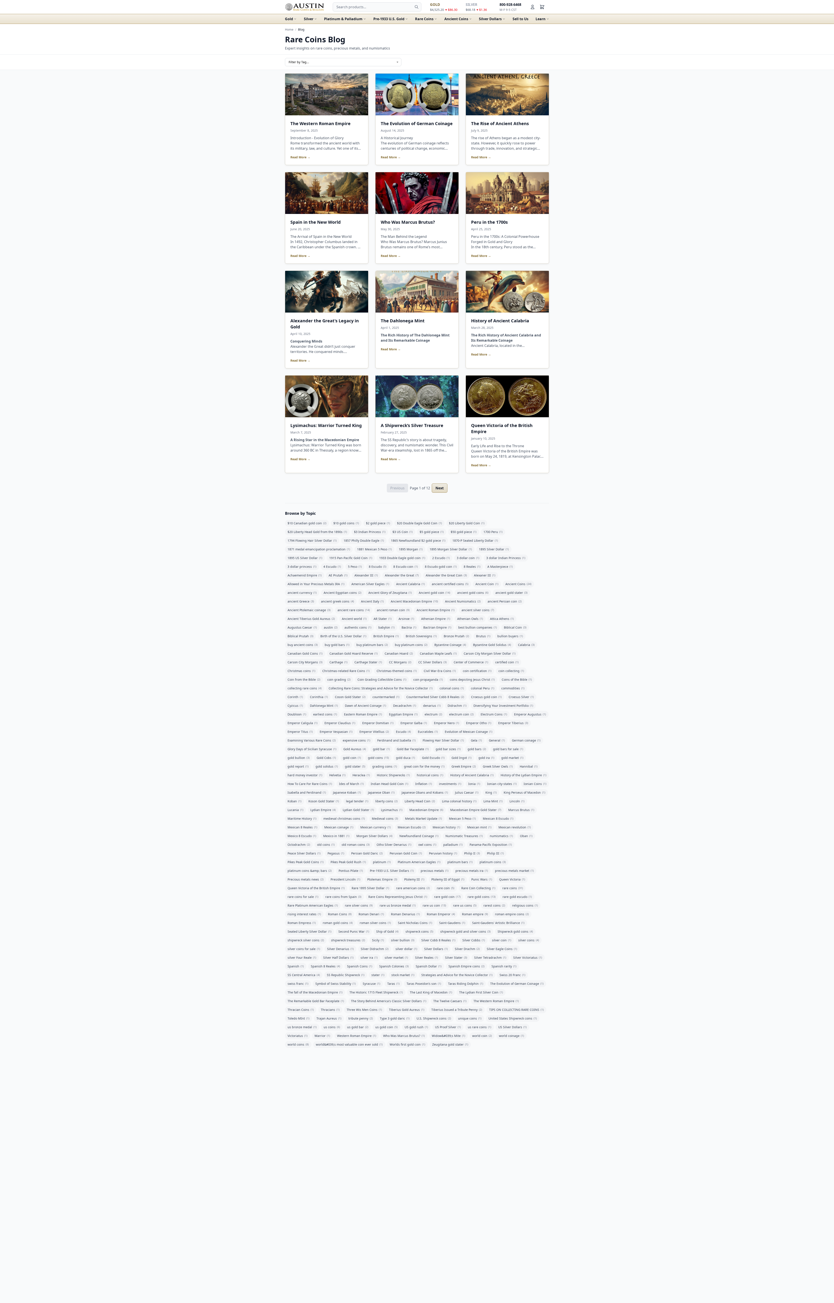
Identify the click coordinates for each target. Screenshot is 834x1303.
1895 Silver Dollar (494, 549)
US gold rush (416, 1027)
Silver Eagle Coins (502, 949)
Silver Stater (456, 957)
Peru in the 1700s (489, 222)
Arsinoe (406, 619)
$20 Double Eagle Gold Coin (419, 523)
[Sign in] (532, 7)
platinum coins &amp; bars (310, 871)
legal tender (357, 801)
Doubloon (297, 714)
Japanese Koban (347, 792)
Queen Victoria (512, 879)
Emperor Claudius (339, 723)
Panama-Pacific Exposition (491, 845)
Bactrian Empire (437, 627)
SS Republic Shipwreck (345, 975)
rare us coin (434, 905)
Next (439, 488)
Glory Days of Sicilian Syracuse (312, 749)
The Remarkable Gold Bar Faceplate (316, 1001)
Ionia (474, 784)
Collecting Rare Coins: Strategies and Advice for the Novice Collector (381, 688)
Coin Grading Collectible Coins (381, 679)
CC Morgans (400, 662)
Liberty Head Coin (420, 801)
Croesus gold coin (486, 697)
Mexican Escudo (412, 827)
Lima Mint (493, 801)
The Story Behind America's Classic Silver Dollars (388, 1001)
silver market (396, 957)
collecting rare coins (305, 688)
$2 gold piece (378, 523)
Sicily (378, 940)
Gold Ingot (462, 758)
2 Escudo (441, 558)
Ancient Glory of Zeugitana (390, 593)
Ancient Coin (486, 584)
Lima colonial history (459, 801)
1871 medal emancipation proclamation (319, 549)
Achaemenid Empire (305, 575)
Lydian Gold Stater (358, 810)
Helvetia (337, 775)
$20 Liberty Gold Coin (467, 523)
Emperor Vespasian (336, 732)
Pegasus (336, 853)
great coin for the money (424, 766)
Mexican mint (479, 827)
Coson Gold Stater (350, 697)
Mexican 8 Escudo (498, 818)
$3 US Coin (402, 532)
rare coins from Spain (343, 897)
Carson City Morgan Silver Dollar (490, 653)
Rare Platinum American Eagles (313, 905)
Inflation (423, 784)
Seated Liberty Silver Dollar (309, 931)
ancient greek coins (337, 601)
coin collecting (511, 671)
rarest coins (494, 905)
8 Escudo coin (405, 567)
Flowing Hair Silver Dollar (443, 740)
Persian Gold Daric (367, 853)
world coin (482, 1036)
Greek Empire (464, 766)
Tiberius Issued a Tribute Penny (456, 1010)
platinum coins (493, 862)
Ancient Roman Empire (436, 610)
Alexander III (366, 575)
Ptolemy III (414, 879)
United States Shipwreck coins (512, 1018)
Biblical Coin (515, 627)
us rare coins (479, 1027)
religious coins (525, 905)
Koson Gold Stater (323, 801)
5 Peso (355, 567)
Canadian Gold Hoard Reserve (353, 653)
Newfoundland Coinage (419, 836)
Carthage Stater (368, 662)
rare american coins (413, 888)
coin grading (339, 679)
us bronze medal (302, 1027)
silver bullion (402, 940)
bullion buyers (510, 636)
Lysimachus (391, 810)
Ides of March (351, 784)
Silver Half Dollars (338, 957)
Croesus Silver (521, 697)
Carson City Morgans (305, 662)
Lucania (295, 810)
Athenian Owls (470, 619)
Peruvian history (443, 853)
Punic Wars (481, 879)
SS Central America (304, 975)
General (497, 740)
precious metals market (514, 871)
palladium (453, 845)
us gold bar (357, 1027)
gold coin (352, 758)
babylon (386, 627)
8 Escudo (377, 567)
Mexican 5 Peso (462, 818)
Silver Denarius (340, 949)
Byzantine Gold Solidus (492, 645)
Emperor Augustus (530, 714)
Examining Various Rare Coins (312, 740)
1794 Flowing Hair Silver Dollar (312, 540)
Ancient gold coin (434, 593)
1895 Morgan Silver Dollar (451, 549)
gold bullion (299, 758)
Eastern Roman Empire (363, 714)
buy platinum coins (411, 645)
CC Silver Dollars (432, 662)
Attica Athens (502, 619)
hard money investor (305, 775)
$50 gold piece (464, 532)
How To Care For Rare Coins (310, 784)
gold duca (405, 758)
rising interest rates (304, 914)
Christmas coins (301, 671)
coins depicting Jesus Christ (472, 679)
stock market (402, 975)
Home (289, 29)
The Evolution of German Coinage (417, 123)
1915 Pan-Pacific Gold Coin (350, 558)
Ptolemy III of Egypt (447, 879)
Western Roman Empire (356, 1036)
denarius (432, 706)
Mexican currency (375, 827)
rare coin (445, 888)
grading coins (384, 766)
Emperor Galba (413, 723)
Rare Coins (424, 19)
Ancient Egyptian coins (342, 593)
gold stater (355, 766)
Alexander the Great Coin (446, 575)
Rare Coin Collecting (478, 888)
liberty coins (386, 801)
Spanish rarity (503, 966)
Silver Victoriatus (527, 957)
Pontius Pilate (351, 871)
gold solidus (327, 766)
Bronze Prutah (456, 636)
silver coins (528, 940)
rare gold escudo (517, 897)
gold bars (477, 749)
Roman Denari (371, 914)
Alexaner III (484, 575)
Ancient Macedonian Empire (414, 601)
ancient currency (302, 593)
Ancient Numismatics (463, 601)
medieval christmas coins (344, 818)
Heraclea (361, 775)
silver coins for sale (304, 949)
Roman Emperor (441, 914)
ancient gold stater (511, 593)
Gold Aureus (354, 749)
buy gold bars (337, 645)
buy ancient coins (303, 645)
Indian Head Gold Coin (389, 784)
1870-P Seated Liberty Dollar (475, 540)
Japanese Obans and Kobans (425, 792)
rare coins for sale (303, 897)
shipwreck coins (419, 931)
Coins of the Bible (517, 679)
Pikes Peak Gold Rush (348, 862)
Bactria (409, 627)
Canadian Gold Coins (305, 653)
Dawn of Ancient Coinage (365, 706)
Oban (526, 836)
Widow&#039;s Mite (448, 1036)
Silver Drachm (467, 949)
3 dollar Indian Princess (505, 558)
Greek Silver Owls (498, 766)
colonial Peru (482, 688)
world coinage (511, 1036)
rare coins (512, 888)
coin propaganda (428, 679)
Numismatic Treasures (464, 836)
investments (450, 784)
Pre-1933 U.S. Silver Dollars (392, 871)
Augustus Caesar (302, 627)
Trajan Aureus (328, 1018)
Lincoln (517, 801)
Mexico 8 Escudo (302, 836)
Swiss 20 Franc (512, 975)
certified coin (507, 662)
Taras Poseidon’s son (424, 984)
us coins (332, 1027)
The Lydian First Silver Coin (481, 992)
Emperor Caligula (303, 723)
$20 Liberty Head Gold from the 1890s (317, 532)
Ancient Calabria (410, 584)
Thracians (330, 1010)
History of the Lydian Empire (523, 775)
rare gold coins (482, 897)
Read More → (300, 157)
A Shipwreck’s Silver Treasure (412, 425)
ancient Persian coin (505, 601)
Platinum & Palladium (343, 19)
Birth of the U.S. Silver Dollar (343, 636)
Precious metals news (306, 879)
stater (377, 975)
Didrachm (457, 706)
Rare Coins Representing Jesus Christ (397, 897)
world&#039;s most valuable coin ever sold (349, 1044)
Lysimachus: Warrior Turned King (326, 425)
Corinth (295, 697)
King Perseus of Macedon (524, 792)
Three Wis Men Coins (364, 1010)
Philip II (472, 853)
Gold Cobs (326, 758)
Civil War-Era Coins (440, 671)
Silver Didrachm (375, 949)
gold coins (378, 758)
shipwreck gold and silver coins (465, 931)
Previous (397, 488)
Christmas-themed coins (397, 671)
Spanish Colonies (394, 966)
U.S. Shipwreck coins (434, 1018)
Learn (541, 19)
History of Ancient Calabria (500, 321)
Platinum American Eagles (419, 862)
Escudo (403, 732)
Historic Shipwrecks (393, 775)
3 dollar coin (468, 558)
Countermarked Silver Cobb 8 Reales (435, 697)
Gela (476, 740)
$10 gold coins (346, 523)
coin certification (477, 671)
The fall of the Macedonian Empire (315, 992)
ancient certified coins (450, 584)
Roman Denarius (405, 914)
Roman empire (475, 914)
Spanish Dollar (429, 966)
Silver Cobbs (473, 940)
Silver (308, 19)
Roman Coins (340, 914)
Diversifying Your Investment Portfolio (503, 706)
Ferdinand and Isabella (396, 740)
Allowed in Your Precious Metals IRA (316, 584)
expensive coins (356, 740)
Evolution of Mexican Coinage (468, 732)
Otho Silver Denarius (394, 845)
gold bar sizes (448, 749)
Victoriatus (298, 1036)
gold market (512, 758)
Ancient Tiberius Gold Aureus (311, 619)
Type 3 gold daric (395, 1018)
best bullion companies (477, 627)
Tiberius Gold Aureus (406, 1010)
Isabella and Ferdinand (307, 792)
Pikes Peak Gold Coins (306, 862)
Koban (294, 801)
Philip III (495, 853)
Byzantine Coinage (450, 645)
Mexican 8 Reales (302, 827)
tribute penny (360, 1018)
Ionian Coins (535, 784)
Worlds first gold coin (407, 1044)
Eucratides (428, 732)
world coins (298, 1044)
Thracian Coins (301, 1010)
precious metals (434, 871)
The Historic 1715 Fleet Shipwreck (376, 992)
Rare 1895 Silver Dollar (370, 888)
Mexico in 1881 (336, 836)
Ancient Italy (372, 601)
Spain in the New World (315, 222)
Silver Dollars (490, 19)
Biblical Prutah (300, 636)
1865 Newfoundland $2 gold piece (418, 540)
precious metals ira (471, 871)
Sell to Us (520, 19)
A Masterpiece (500, 567)
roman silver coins (375, 923)
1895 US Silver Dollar (305, 558)
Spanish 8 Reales (325, 966)
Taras (393, 984)
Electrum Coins (494, 714)
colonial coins (452, 688)
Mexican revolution (514, 827)
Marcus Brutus (521, 810)
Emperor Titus (300, 732)
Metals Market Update (423, 818)
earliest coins (325, 714)
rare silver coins (359, 905)
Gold (289, 19)
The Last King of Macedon (431, 992)
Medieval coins (385, 818)
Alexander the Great (402, 575)
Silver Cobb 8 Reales (438, 940)
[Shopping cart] (542, 7)
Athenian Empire (435, 619)
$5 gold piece (432, 532)
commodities (513, 688)
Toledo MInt (298, 1018)
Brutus (483, 636)
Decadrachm (404, 706)
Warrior (322, 1036)
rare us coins (465, 905)
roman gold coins (338, 923)
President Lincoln (345, 879)
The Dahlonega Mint (403, 321)
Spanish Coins (359, 966)
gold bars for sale (508, 749)
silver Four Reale (302, 957)
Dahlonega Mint (324, 706)
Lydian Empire (323, 810)
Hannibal (529, 766)
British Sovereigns (421, 636)
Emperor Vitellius (374, 732)
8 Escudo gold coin (441, 567)
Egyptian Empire (403, 714)
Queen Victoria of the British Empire (316, 888)
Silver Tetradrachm (490, 957)
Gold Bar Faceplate (413, 749)
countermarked (385, 697)
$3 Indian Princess (370, 532)
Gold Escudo (433, 758)
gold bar (381, 749)
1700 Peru (493, 532)
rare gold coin (447, 897)
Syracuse (371, 984)
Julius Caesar (466, 792)
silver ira (369, 957)
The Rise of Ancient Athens (500, 123)
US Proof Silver (448, 1027)
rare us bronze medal (398, 905)
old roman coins (356, 845)
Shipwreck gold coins (515, 931)
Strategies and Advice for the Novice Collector (457, 975)
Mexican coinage (338, 827)
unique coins (470, 1018)
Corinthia (319, 697)
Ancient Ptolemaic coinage (309, 610)
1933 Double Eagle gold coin (402, 558)
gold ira (486, 758)
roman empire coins (512, 914)
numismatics (501, 836)
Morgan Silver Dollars (374, 836)
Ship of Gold (387, 931)
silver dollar (406, 949)
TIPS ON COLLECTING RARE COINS (516, 1010)
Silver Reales (426, 957)
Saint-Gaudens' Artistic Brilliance (498, 923)
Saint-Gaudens (452, 923)
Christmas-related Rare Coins (346, 671)
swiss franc (298, 984)
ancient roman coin (393, 610)
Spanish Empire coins (466, 966)
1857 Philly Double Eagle (364, 540)
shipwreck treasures (348, 940)
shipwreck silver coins (306, 940)
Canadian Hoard (399, 653)
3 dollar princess (302, 567)
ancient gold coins (472, 593)
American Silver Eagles (370, 584)
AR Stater (383, 619)
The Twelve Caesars (450, 1001)
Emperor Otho (478, 723)
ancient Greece (301, 601)
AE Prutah (338, 575)
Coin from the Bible (304, 679)
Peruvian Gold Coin (406, 853)
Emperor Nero (446, 723)
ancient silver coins (478, 610)
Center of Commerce (471, 662)
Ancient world (354, 619)
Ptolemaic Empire (382, 879)
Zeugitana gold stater (450, 1044)
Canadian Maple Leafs (438, 653)
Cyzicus (295, 706)
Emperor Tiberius (513, 723)
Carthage (338, 662)
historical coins (430, 775)
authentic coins (357, 627)
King (491, 792)
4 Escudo (332, 567)
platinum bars (460, 862)
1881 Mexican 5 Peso (374, 549)
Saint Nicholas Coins (415, 923)
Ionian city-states (502, 784)
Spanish (296, 966)
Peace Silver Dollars (304, 853)
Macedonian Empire (426, 810)
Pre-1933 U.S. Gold (388, 19)
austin (331, 627)
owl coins (427, 845)
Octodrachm (299, 845)
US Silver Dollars (512, 1027)
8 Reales (472, 567)
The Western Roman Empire (320, 123)
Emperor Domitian (378, 723)
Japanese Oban (381, 792)
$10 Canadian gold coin (307, 523)
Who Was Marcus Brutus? (408, 222)
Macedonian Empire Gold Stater (475, 810)
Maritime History (302, 818)
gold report (298, 766)
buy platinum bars (372, 645)
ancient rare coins (354, 610)
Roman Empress (302, 923)
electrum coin (461, 714)
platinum (382, 862)
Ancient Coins (456, 19)
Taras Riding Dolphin (465, 984)
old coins (326, 845)
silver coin (501, 940)
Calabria (526, 645)
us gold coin (386, 1027)
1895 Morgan (411, 549)
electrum (433, 714)
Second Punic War (353, 931)
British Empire (386, 636)
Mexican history (446, 827)
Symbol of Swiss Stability (335, 984)
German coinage (526, 740)
